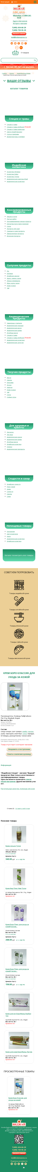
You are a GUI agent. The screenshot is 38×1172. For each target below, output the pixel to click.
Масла (9, 378)
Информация (6, 765)
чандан (30, 731)
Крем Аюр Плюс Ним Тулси (16, 888)
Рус (17, 47)
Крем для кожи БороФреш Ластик (19, 1052)
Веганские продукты (13, 236)
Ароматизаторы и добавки (16, 137)
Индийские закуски (13, 276)
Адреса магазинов (20, 21)
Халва (9, 489)
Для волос (10, 432)
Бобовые (10, 273)
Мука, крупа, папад (13, 283)
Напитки (9, 387)
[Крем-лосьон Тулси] (19, 834)
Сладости (10, 492)
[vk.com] (12, 43)
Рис (8, 271)
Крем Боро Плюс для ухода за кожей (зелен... (17, 970)
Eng (21, 47)
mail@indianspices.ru (19, 37)
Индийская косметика (14, 444)
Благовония (11, 531)
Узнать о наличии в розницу (19, 754)
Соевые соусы (11, 397)
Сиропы (9, 380)
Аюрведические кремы (14, 330)
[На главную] (19, 10)
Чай (8, 288)
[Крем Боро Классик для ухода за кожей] (19, 1086)
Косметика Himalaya (13, 172)
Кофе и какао (11, 286)
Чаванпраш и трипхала (14, 323)
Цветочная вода (12, 534)
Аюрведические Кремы (23, 73)
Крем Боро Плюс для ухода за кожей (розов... (17, 925)
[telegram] (15, 43)
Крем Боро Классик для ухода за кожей (17, 1099)
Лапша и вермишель (13, 281)
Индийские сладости (13, 484)
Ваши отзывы (19, 81)
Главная (4, 73)
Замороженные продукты (15, 233)
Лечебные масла (12, 333)
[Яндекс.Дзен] (22, 43)
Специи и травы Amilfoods (15, 127)
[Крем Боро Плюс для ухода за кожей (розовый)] (19, 912)
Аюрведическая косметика (16, 181)
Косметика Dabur (12, 174)
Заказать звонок (19, 33)
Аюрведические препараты (16, 449)
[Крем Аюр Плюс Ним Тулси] (19, 876)
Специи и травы (12, 124)
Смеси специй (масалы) (14, 132)
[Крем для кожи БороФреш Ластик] (19, 1040)
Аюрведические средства (15, 343)
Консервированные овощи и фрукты (19, 221)
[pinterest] (25, 43)
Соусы (9, 226)
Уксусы (9, 385)
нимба (24, 731)
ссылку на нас (28, 1129)
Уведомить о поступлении (19, 749)
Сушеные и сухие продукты (16, 231)
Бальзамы (10, 382)
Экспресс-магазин (20, 23)
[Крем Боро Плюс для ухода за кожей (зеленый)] (19, 957)
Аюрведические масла (14, 328)
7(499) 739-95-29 (19, 30)
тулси (25, 734)
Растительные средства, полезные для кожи (18, 789)
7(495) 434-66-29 (19, 27)
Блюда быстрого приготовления (17, 224)
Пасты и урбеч (11, 219)
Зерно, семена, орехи (14, 278)
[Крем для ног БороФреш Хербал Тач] (19, 1002)
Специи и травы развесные (16, 129)
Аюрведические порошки (15, 326)
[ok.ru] (19, 43)
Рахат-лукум (11, 487)
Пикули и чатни (12, 216)
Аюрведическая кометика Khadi (17, 179)
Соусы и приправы (13, 134)
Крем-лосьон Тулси (13, 846)
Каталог (12, 73)
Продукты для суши (13, 229)
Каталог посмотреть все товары (19, 555)
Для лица (10, 435)
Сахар (9, 496)
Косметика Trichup (13, 177)
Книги (9, 536)
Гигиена (9, 447)
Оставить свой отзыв (22, 808)
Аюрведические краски (14, 437)
